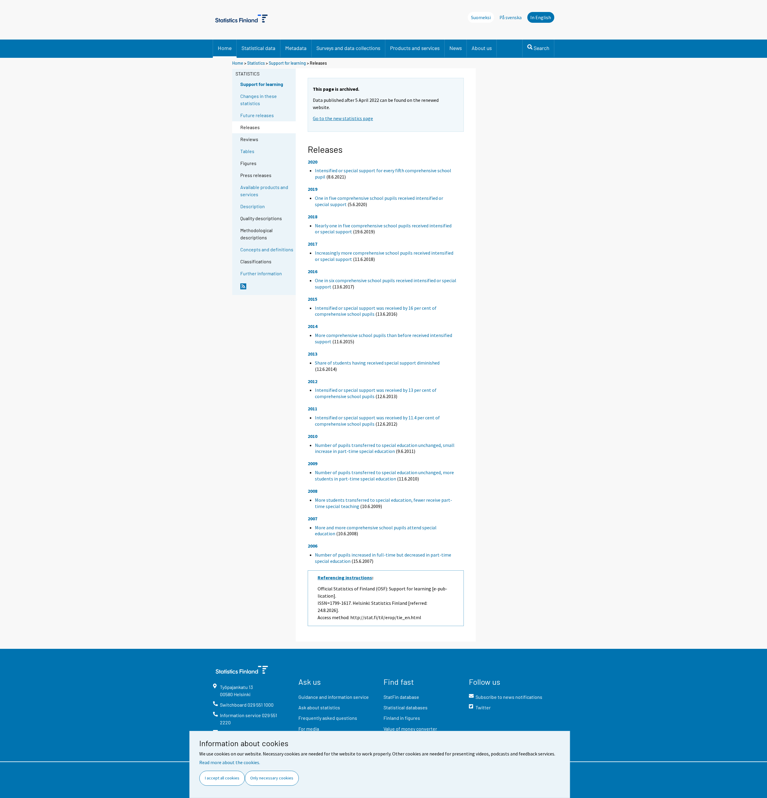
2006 (312, 546)
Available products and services (264, 190)
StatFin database (401, 697)
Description (252, 206)
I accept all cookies (222, 778)
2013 (312, 354)
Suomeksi (481, 17)
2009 (312, 463)
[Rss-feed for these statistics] (266, 288)
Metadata (296, 48)
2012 (312, 381)
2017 (312, 244)
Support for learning (287, 63)
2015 (312, 299)
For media (308, 729)
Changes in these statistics (258, 99)
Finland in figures (402, 718)
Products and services (415, 48)
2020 (312, 162)
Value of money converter (410, 729)
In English (540, 17)
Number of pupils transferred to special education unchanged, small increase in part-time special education (385, 448)
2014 (312, 326)
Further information (261, 273)
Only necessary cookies (271, 778)
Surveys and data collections (348, 48)
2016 (312, 271)
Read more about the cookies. (229, 762)
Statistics (256, 63)
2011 (312, 409)
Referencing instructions (345, 578)
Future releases (257, 115)
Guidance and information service (333, 697)
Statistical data (258, 48)
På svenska (510, 17)
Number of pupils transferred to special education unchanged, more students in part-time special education (384, 475)
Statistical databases (406, 707)
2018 (312, 217)
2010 (312, 436)
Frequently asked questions (327, 718)
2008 (312, 491)
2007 (312, 519)
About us (482, 48)
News (455, 48)
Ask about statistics (319, 707)
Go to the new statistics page (343, 118)
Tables (247, 151)
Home (225, 48)
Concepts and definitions (266, 249)
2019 (312, 189)
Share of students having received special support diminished (377, 363)
